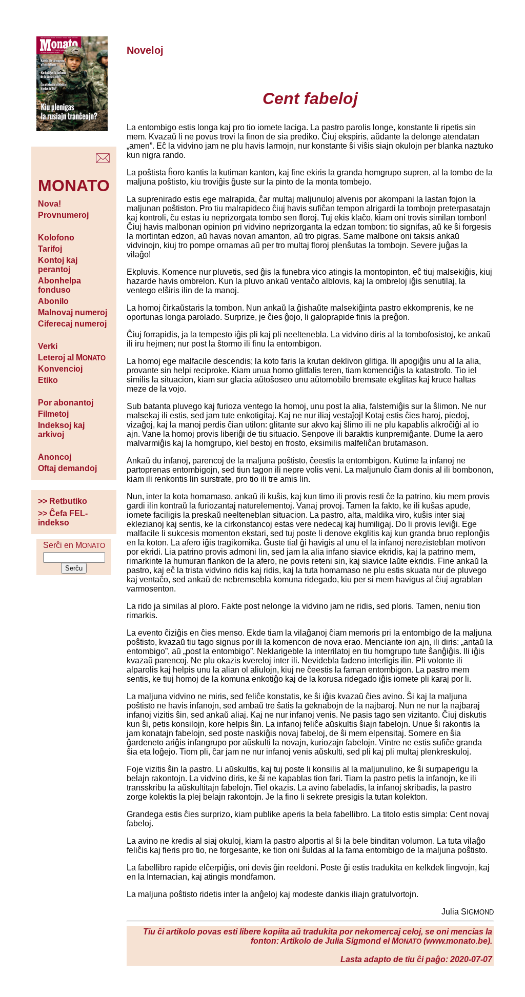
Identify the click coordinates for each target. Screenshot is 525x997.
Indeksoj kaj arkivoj (61, 430)
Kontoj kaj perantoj (57, 265)
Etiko (48, 380)
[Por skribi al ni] (103, 160)
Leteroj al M (72, 357)
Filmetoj (53, 414)
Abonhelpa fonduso (59, 285)
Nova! (49, 203)
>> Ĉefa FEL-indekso (63, 518)
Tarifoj (50, 249)
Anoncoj (54, 457)
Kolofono (56, 237)
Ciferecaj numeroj (72, 323)
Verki (47, 346)
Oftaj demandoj (67, 468)
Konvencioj (60, 368)
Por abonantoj (65, 402)
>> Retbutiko (62, 501)
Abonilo (53, 301)
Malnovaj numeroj (72, 312)
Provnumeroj (63, 215)
